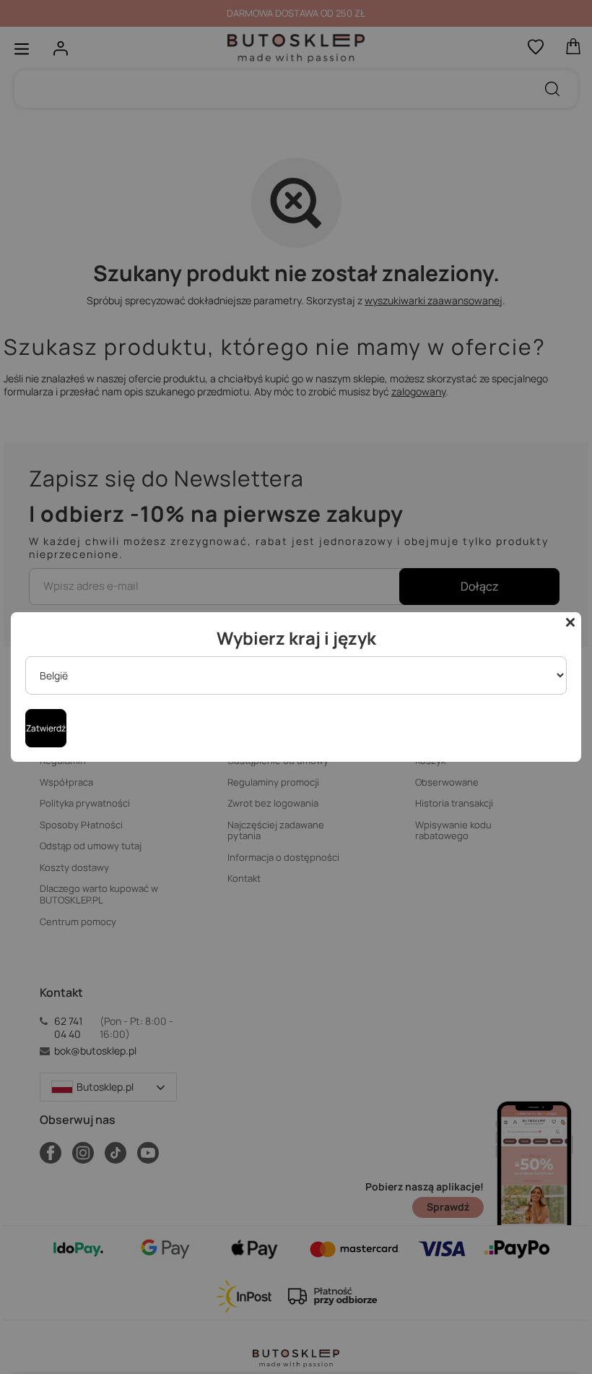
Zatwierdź (46, 728)
